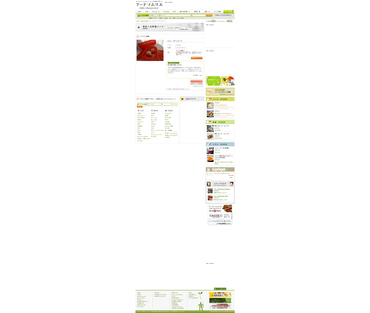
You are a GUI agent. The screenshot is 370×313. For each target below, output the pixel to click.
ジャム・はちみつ (143, 136)
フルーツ (141, 115)
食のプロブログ (142, 304)
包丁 (167, 119)
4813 (229, 21)
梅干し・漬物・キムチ (144, 138)
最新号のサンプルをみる (227, 94)
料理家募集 (175, 304)
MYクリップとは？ (198, 86)
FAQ (174, 296)
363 (213, 21)
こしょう (154, 117)
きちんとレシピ (142, 296)
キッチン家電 (169, 126)
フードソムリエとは (177, 294)
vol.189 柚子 (217, 130)
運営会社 (175, 302)
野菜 (140, 113)
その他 (140, 140)
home (137, 21)
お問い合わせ (176, 297)
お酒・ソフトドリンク (172, 133)
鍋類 (167, 115)
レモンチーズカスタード (220, 105)
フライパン (169, 113)
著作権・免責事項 (177, 301)
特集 (139, 294)
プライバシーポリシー (178, 299)
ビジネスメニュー (177, 306)
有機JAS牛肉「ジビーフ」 (220, 192)
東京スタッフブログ (160, 296)
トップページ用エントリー (223, 173)
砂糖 (153, 113)
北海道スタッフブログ (161, 294)
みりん (154, 124)
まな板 (168, 121)
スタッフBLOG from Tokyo (221, 196)
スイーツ (141, 121)
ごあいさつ (217, 152)
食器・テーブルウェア (172, 135)
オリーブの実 (180, 18)
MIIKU (191, 296)
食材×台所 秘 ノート (143, 301)
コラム (140, 299)
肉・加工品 (142, 117)
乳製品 (140, 126)
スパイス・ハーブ (157, 134)
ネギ (170, 18)
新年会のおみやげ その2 (220, 199)
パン (140, 130)
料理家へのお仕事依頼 (178, 308)
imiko (200, 75)
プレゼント (141, 306)
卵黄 (174, 18)
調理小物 (168, 124)
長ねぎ (161, 18)
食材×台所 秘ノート (146, 21)
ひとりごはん (141, 297)
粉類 (140, 134)
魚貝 (140, 119)
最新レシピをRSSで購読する (223, 15)
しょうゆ (154, 119)
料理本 (168, 137)
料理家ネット (193, 294)
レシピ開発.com (194, 297)
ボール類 (168, 117)
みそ (153, 126)
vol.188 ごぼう (218, 138)
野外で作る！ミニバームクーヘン (223, 113)
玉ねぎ (166, 18)
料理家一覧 (141, 302)
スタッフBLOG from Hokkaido (222, 189)
